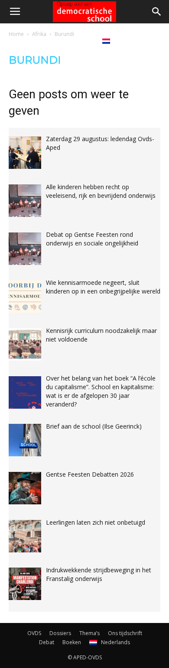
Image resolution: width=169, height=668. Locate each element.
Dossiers (60, 633)
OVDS (34, 633)
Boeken (80, 41)
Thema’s (89, 633)
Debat (50, 41)
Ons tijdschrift (125, 633)
